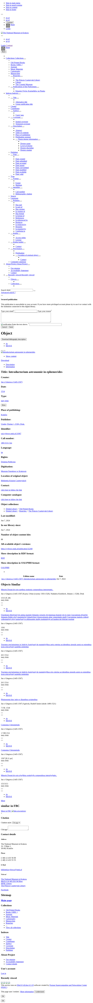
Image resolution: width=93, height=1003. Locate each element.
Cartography (15, 71)
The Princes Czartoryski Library (28, 80)
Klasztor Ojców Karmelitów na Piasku (30, 91)
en (7, 18)
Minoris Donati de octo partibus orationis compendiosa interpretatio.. (27, 590)
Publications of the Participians (25, 87)
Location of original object (28, 255)
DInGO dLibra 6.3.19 (25, 985)
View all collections (13, 928)
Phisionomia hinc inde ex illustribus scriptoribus (19, 700)
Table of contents (22, 133)
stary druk (5, 401)
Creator (13, 106)
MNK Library (6, 883)
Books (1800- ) (16, 65)
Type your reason (45, 311)
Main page (6, 900)
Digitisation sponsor (23, 137)
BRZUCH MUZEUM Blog (12, 881)
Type (13, 176)
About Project (11, 264)
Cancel (4, 327)
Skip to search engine (14, 5)
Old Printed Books (18, 63)
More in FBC (6, 811)
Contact (18, 246)
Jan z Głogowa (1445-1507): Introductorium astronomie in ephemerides (28, 579)
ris (7, 344)
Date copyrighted (22, 168)
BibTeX (9, 346)
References (20, 218)
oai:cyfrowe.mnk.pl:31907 (11, 434)
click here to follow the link (11, 490)
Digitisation (20, 253)
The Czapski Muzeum (24, 84)
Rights (16, 233)
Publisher (14, 152)
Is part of (19, 207)
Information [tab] (10, 367)
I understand (39, 992)
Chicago (4, 829)
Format (16, 179)
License (18, 240)
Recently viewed (15, 275)
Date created (20, 159)
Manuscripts (15, 73)
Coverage (17, 117)
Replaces (19, 222)
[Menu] (2, 14)
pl (9, 18)
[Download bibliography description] (2, 634)
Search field (5, 290)
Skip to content (11, 7)
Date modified (21, 170)
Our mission (15, 268)
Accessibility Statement (19, 270)
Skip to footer (11, 10)
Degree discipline (27, 148)
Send (11, 327)
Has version (20, 209)
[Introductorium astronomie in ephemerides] (18, 352)
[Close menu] (2, 35)
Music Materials (17, 69)
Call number (20, 192)
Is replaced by (21, 225)
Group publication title (24, 104)
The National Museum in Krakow (14, 879)
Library (18, 82)
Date (15, 154)
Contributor (15, 108)
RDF (3, 558)
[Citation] (4, 350)
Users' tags (20, 115)
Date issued (20, 165)
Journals (14, 67)
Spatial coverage (22, 122)
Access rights (21, 238)
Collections (10, 58)
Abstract (19, 130)
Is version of (20, 211)
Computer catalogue (18, 262)
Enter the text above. (20, 324)
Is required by (21, 229)
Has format (20, 214)
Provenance (18, 249)
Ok (3, 996)
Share (12, 25)
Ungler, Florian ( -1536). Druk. (13, 424)
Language (14, 198)
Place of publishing (23, 135)
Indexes (9, 93)
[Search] (34, 290)
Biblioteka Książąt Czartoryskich (13, 481)
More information (27, 992)
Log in (3, 973)
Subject (16, 111)
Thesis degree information (27, 139)
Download (5, 360)
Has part (19, 205)
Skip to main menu (13, 3)
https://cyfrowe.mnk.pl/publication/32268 (16, 549)
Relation (16, 200)
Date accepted (21, 163)
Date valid (19, 174)
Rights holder (18, 242)
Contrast (10, 22)
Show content (11, 356)
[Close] (2, 295)
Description (17, 126)
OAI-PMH (5, 568)
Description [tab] (10, 364)
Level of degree (26, 146)
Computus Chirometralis (10, 725)
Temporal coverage (23, 124)
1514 (3, 391)
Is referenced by (22, 220)
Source (13, 196)
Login (8, 29)
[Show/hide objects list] (25, 58)
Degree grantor (26, 150)
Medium (19, 185)
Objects (14, 279)
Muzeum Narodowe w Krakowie (13, 471)
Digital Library (12, 509)
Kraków (4, 415)
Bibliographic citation (24, 194)
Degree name (25, 144)
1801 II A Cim (6, 443)
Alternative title (21, 102)
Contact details (11, 964)
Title (15, 98)
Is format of (20, 216)
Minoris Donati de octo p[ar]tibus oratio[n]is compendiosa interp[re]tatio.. (29, 775)
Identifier (16, 187)
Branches (17, 76)
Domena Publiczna (8, 462)
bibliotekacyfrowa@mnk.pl (11, 870)
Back (4, 52)
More (3, 801)
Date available (21, 172)
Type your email (7, 311)
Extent (18, 183)
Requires (19, 227)
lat (2, 452)
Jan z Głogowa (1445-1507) (12, 382)
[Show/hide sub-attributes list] (12, 98)
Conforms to (20, 231)
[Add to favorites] (2, 350)
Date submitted (21, 161)
